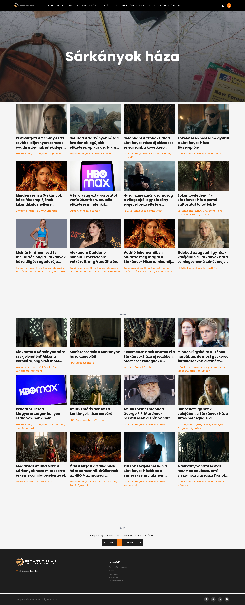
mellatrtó (59, 271)
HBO (88, 153)
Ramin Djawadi (79, 485)
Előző (112, 542)
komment (36, 371)
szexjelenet (130, 485)
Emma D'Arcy (210, 268)
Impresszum (113, 573)
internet (194, 214)
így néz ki (196, 428)
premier (57, 153)
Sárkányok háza (41, 153)
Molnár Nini (22, 271)
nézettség (58, 424)
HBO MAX (165, 153)
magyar (218, 153)
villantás (52, 210)
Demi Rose (113, 271)
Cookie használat (116, 580)
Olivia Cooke (43, 268)
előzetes (94, 210)
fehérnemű (130, 271)
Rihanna (164, 268)
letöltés (205, 214)
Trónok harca (23, 153)
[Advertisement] (122, 295)
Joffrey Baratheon (199, 371)
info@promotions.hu (28, 571)
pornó (212, 210)
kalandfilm (130, 157)
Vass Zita (100, 271)
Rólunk (111, 570)
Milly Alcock (203, 424)
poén (186, 214)
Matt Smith (155, 210)
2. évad (99, 420)
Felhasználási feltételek (118, 567)
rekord (30, 428)
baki (151, 367)
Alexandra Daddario (82, 271)
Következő (130, 542)
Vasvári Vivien (163, 271)
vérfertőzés (22, 371)
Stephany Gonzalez (41, 271)
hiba (49, 481)
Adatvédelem (114, 577)
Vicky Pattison (146, 271)
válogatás (57, 268)
